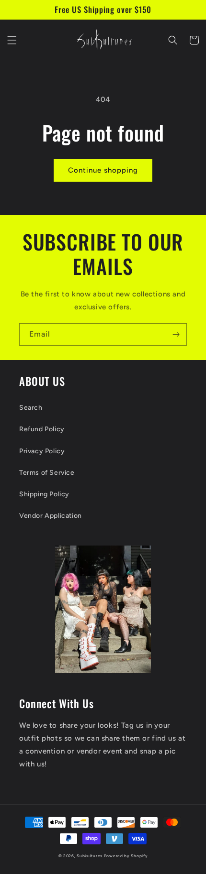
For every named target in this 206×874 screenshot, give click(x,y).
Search (31, 408)
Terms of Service (47, 473)
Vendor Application (50, 516)
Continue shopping (103, 170)
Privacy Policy (42, 451)
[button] (12, 40)
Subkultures (90, 855)
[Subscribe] (175, 334)
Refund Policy (42, 429)
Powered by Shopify (126, 855)
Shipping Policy (44, 494)
